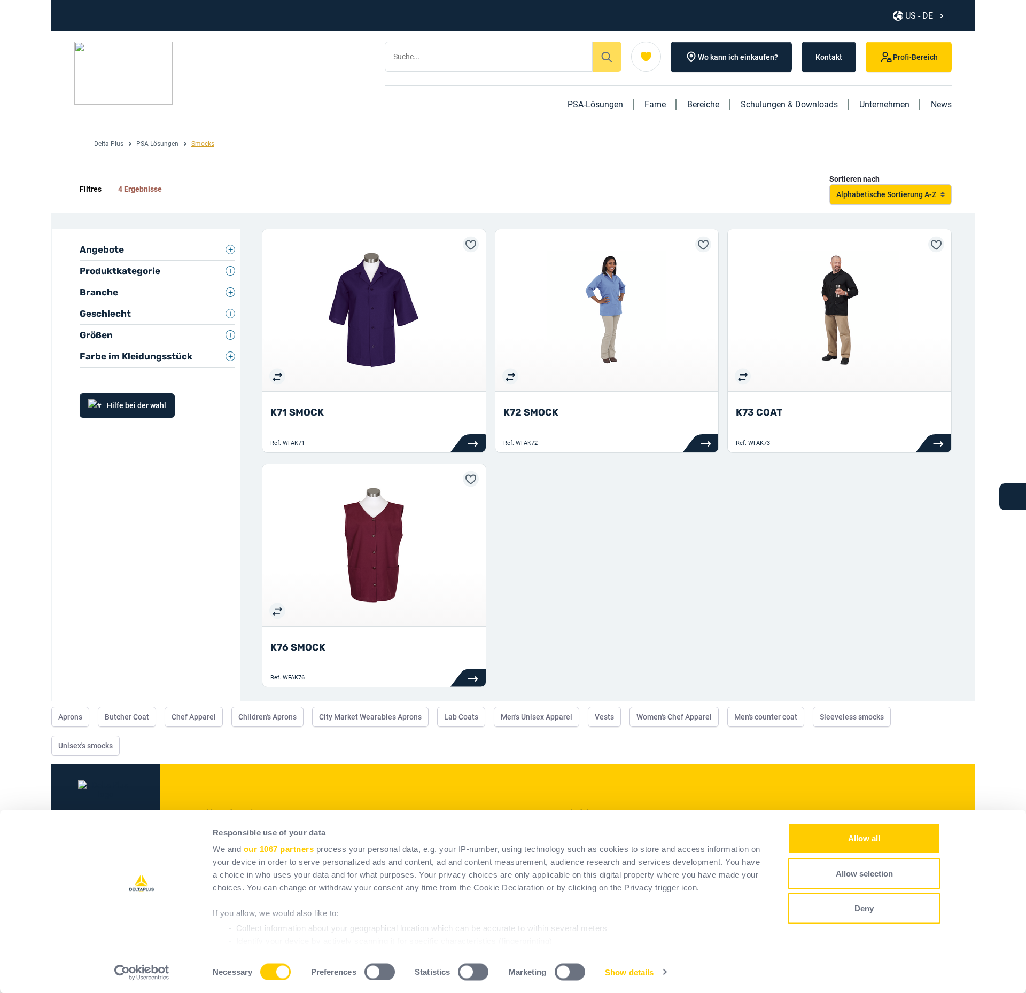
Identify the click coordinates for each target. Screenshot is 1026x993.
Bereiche (703, 104)
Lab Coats (461, 717)
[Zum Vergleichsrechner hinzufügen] (277, 376)
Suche (607, 57)
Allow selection (864, 873)
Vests (604, 717)
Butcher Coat (127, 717)
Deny (864, 908)
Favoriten (646, 57)
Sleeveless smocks (852, 717)
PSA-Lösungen (595, 104)
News (941, 104)
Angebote (102, 249)
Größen (96, 335)
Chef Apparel (194, 717)
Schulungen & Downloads (789, 104)
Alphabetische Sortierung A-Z (886, 194)
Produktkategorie (120, 270)
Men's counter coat (765, 717)
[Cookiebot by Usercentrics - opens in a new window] (142, 972)
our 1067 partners (279, 849)
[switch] (379, 971)
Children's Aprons (267, 717)
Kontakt (828, 57)
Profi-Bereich (915, 57)
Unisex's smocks (85, 745)
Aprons (70, 717)
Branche (99, 292)
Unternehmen (884, 104)
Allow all (864, 838)
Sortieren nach (854, 179)
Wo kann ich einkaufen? (738, 57)
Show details (629, 971)
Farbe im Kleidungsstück (136, 356)
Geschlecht (105, 313)
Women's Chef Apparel (674, 717)
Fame (655, 104)
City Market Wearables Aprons (370, 717)
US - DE (919, 16)
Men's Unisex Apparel (536, 717)
